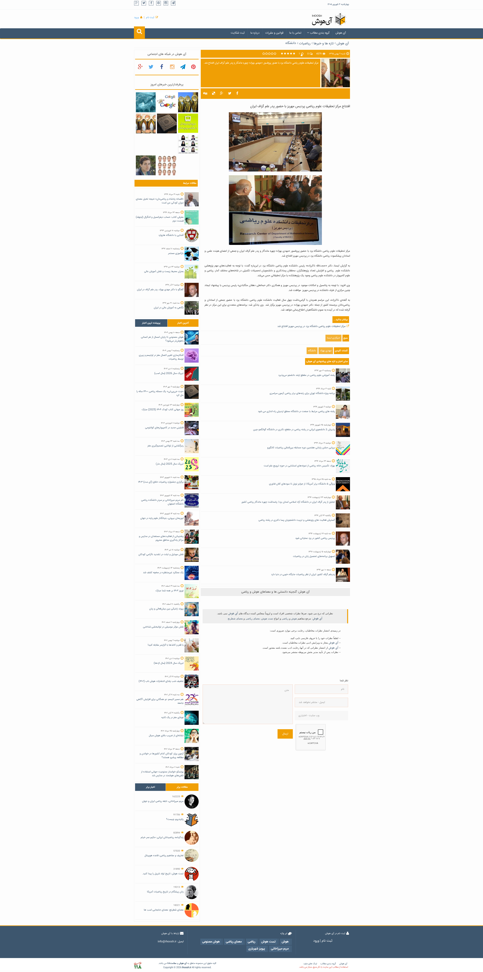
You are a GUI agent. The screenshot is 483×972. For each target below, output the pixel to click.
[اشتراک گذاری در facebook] (237, 93)
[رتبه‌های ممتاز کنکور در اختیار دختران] (188, 144)
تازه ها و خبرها (324, 43)
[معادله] (167, 102)
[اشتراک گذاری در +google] (222, 93)
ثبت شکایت (238, 33)
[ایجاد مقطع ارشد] (146, 102)
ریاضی (285, 618)
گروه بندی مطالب (320, 33)
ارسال (285, 734)
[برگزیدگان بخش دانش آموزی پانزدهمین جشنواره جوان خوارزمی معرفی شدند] (146, 124)
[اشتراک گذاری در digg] (205, 93)
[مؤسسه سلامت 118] (138, 965)
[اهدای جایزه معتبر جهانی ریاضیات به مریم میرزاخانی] (146, 165)
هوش (294, 618)
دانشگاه (290, 43)
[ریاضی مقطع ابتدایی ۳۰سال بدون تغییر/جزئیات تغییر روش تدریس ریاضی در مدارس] (188, 123)
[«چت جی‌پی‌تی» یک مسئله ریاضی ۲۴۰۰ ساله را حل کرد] (167, 124)
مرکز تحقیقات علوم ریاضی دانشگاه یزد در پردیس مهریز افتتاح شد (311, 326)
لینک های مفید (310, 964)
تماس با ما (295, 33)
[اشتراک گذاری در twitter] (230, 93)
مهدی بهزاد (325, 351)
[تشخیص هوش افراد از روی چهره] (167, 165)
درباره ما (254, 33)
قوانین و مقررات (274, 33)
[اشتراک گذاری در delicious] (214, 93)
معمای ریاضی (253, 618)
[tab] (151, 323)
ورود (136, 17)
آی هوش (340, 33)
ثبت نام (150, 17)
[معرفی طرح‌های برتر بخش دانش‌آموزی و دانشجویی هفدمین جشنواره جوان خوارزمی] (188, 102)
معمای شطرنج (235, 618)
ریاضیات (305, 43)
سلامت (173, 963)
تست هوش (267, 618)
